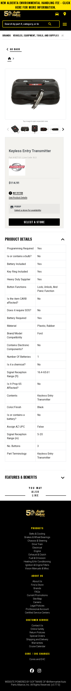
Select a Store (34, 222)
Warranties (37, 643)
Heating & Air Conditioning (37, 561)
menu (64, 24)
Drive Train (37, 544)
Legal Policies (37, 605)
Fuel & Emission (37, 558)
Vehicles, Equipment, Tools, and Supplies (36, 35)
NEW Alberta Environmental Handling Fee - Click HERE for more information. (35, 5)
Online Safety (37, 629)
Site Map (37, 598)
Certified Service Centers (37, 612)
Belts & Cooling (37, 533)
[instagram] (39, 671)
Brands (6, 35)
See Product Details (18, 197)
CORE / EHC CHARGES (37, 653)
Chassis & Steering (37, 540)
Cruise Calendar (37, 646)
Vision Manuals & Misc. (37, 568)
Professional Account (37, 609)
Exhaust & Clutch (37, 554)
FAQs (37, 591)
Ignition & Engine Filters (37, 565)
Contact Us (37, 625)
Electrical (37, 547)
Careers (37, 602)
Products (37, 528)
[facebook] (32, 671)
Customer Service (37, 620)
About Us (37, 575)
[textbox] (21, 24)
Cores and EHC (37, 659)
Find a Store (37, 585)
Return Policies (37, 632)
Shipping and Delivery (37, 639)
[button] (57, 14)
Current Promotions (37, 595)
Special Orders (37, 636)
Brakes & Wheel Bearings (37, 537)
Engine (37, 551)
